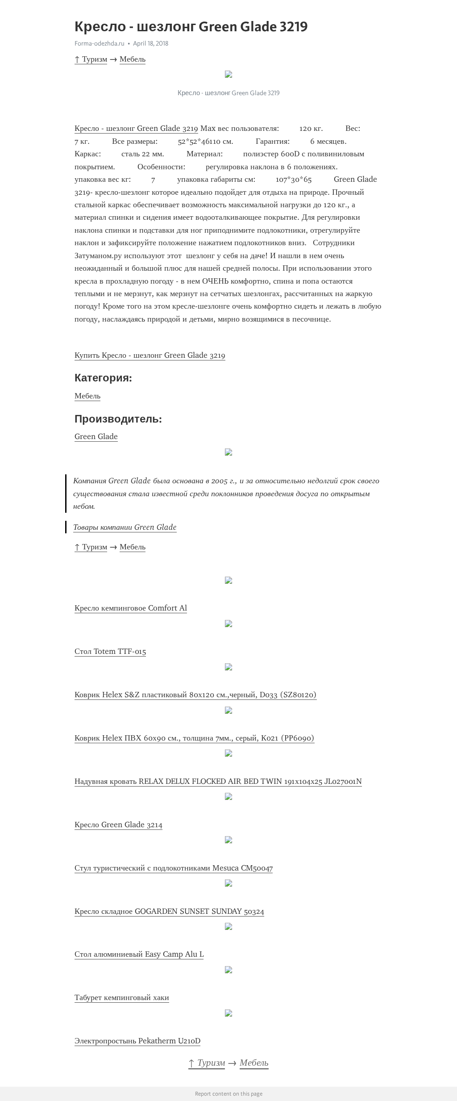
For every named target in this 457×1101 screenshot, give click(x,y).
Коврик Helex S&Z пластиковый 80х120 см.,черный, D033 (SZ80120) (196, 694)
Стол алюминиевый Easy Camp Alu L (139, 954)
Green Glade (96, 436)
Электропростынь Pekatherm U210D (137, 1041)
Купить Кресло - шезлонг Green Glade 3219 (150, 355)
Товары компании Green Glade (125, 527)
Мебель (132, 59)
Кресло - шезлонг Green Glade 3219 (136, 128)
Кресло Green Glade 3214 (118, 824)
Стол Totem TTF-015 (110, 651)
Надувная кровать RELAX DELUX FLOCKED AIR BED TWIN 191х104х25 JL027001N (218, 781)
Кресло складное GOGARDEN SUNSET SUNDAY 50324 (169, 911)
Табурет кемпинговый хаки (122, 997)
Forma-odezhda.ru (100, 43)
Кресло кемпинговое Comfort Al (131, 608)
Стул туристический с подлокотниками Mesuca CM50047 (174, 868)
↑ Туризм (91, 59)
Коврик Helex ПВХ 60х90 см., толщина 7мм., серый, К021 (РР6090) (195, 738)
